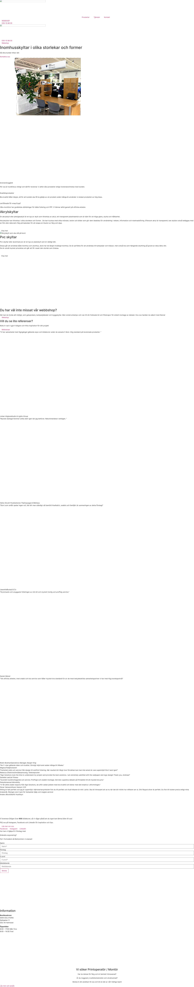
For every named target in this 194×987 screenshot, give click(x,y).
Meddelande (4, 863)
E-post (2, 856)
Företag (3, 850)
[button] (97, 230)
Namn (2, 843)
